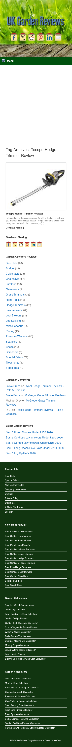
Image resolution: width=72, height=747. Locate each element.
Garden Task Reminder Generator (21, 622)
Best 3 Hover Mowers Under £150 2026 (29, 432)
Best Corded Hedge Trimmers (19, 558)
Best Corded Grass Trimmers (19, 553)
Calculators (12, 273)
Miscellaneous (14, 326)
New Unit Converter (14, 484)
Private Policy (12, 498)
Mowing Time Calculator (16, 683)
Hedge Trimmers (16, 305)
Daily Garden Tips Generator (19, 636)
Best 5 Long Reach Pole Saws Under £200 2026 (35, 448)
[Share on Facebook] (14, 37)
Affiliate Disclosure (14, 507)
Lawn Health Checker (15, 654)
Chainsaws (12, 279)
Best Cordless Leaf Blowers (18, 571)
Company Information (15, 489)
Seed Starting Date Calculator (19, 705)
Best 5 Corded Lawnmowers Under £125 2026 (33, 443)
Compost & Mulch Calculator (19, 691)
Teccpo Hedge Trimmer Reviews (24, 213)
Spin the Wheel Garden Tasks (19, 605)
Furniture (11, 284)
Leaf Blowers (13, 315)
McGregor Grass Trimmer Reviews (45, 395)
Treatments (12, 362)
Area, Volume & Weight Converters (22, 687)
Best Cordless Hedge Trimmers (20, 562)
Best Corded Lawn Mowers (18, 536)
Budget (10, 268)
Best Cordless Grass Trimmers (20, 549)
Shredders (12, 352)
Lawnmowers (14, 310)
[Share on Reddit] (32, 37)
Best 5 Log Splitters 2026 (21, 453)
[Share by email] (58, 37)
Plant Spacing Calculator (17, 714)
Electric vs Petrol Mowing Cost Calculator (25, 658)
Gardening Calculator (15, 609)
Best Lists (11, 263)
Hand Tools (13, 300)
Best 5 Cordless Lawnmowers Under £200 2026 (34, 437)
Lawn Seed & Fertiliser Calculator (21, 614)
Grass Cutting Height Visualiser (20, 649)
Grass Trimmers (15, 294)
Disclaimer (10, 502)
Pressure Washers (17, 336)
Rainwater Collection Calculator (20, 696)
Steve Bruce (13, 386)
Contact (9, 493)
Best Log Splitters (13, 580)
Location (9, 511)
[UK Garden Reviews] (36, 21)
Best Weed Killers (13, 585)
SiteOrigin (57, 740)
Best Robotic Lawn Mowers (18, 540)
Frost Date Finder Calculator (18, 709)
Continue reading (15, 227)
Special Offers (14, 357)
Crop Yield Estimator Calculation (21, 700)
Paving (10, 331)
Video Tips (12, 368)
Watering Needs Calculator (18, 631)
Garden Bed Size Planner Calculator (22, 723)
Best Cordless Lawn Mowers (19, 531)
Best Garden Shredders (16, 576)
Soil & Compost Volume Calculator (22, 718)
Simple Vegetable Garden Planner (21, 627)
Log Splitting (13, 321)
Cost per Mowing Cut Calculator (20, 640)
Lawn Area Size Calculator (18, 678)
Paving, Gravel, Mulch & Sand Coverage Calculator (30, 727)
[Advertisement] (36, 108)
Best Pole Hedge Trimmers (18, 567)
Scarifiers (11, 341)
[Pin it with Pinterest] (41, 37)
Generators (12, 289)
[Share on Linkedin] (49, 37)
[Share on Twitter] (23, 37)
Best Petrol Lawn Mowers (17, 544)
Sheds (10, 347)
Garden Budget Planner (16, 618)
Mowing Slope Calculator (17, 645)
